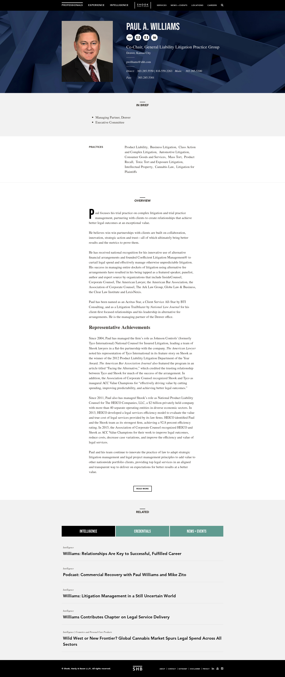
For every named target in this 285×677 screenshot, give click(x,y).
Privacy (206, 669)
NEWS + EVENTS (179, 5)
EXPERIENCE (96, 5)
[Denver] (138, 37)
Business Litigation (163, 147)
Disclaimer (195, 669)
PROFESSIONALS (72, 5)
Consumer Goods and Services (145, 157)
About (162, 669)
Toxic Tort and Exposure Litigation (159, 162)
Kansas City (143, 53)
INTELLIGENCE (119, 5)
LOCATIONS (197, 5)
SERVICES (162, 5)
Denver (130, 53)
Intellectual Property (139, 166)
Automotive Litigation (174, 152)
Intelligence (88, 531)
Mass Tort (175, 157)
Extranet (183, 669)
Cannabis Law (164, 166)
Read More (142, 488)
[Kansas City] (146, 37)
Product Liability (136, 147)
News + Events (196, 531)
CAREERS (212, 5)
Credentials (142, 531)
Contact (172, 669)
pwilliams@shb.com (138, 62)
